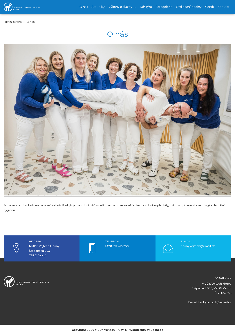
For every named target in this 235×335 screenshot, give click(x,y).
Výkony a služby (120, 7)
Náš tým (146, 7)
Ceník (209, 7)
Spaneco (157, 330)
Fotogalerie (164, 7)
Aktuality (98, 7)
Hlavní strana (13, 21)
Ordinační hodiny (189, 7)
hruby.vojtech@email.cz (198, 246)
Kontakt (223, 7)
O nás (83, 7)
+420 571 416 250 (117, 246)
